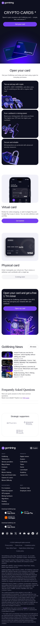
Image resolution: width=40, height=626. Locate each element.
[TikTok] (37, 533)
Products (23, 453)
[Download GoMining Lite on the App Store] (10, 526)
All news (33, 347)
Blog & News (6, 464)
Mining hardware (7, 496)
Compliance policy (30, 545)
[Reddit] (28, 533)
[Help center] (3, 533)
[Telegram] (20, 533)
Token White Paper (11, 548)
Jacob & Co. (24, 475)
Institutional (5, 504)
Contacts (4, 467)
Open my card (20, 308)
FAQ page (26, 398)
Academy (23, 472)
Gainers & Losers (7, 477)
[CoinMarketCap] (7, 533)
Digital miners (24, 456)
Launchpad (23, 469)
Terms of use (18, 545)
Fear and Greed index (9, 475)
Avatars (22, 459)
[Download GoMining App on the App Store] (10, 512)
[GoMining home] (8, 3)
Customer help (25, 488)
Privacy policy (9, 545)
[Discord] (24, 533)
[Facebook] (33, 533)
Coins (3, 469)
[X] (15, 533)
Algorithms (5, 498)
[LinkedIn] (11, 533)
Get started (20, 221)
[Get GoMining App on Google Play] (27, 512)
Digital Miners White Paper (26, 548)
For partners (6, 485)
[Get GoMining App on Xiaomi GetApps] (10, 517)
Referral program (7, 490)
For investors (6, 488)
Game (22, 467)
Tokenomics (5, 459)
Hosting (4, 501)
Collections (23, 462)
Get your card (20, 24)
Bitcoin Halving (6, 472)
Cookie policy (20, 551)
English (35, 448)
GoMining (5, 456)
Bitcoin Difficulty (7, 480)
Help (21, 485)
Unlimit (25, 608)
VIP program (6, 493)
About (3, 453)
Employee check (25, 490)
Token (22, 464)
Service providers (7, 462)
